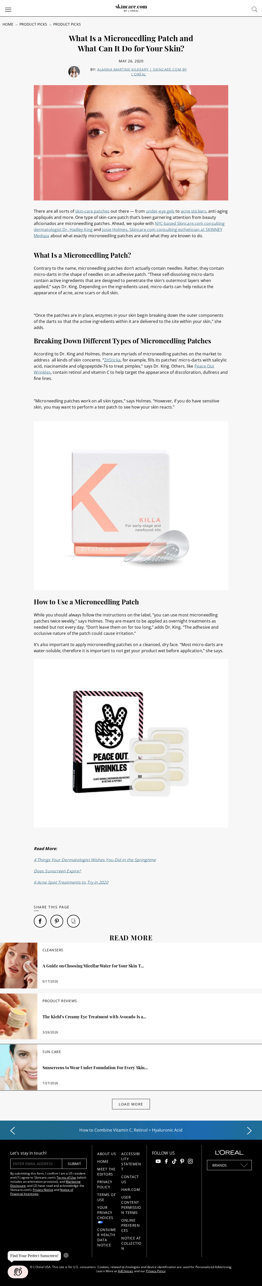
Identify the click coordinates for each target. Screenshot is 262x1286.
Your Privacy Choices (105, 1212)
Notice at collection (131, 1243)
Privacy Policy (104, 1184)
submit (74, 1163)
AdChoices (125, 1271)
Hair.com (130, 1189)
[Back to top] (250, 1274)
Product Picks (33, 24)
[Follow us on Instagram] (190, 1162)
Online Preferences (130, 1225)
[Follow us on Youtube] (158, 1162)
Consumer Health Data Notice (106, 1237)
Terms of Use (66, 1177)
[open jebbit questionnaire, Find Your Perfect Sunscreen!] (18, 1272)
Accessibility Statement (131, 1161)
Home (8, 24)
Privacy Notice (43, 1190)
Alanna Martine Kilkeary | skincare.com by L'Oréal (142, 72)
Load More (131, 1104)
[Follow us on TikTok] (174, 1162)
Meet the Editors (106, 1172)
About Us (106, 1153)
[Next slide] (249, 1131)
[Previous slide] (12, 1131)
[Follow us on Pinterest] (182, 1162)
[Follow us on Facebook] (166, 1162)
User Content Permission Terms (131, 1205)
